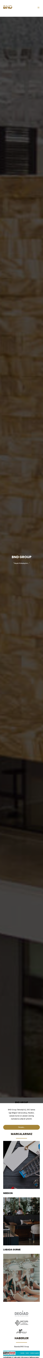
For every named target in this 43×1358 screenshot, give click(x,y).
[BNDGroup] (7, 8)
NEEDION (8, 1193)
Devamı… (21, 1127)
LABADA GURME (12, 1249)
